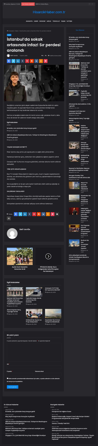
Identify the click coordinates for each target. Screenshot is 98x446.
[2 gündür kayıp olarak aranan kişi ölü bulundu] (34, 291)
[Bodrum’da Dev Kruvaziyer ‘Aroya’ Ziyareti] (74, 243)
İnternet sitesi (39, 371)
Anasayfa (29, 21)
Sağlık (49, 21)
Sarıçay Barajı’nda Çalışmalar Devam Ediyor (85, 146)
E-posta (10, 371)
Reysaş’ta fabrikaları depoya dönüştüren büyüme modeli (79, 169)
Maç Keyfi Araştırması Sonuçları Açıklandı (76, 45)
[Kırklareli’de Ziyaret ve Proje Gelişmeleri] (34, 313)
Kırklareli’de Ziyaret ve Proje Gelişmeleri (34, 321)
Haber (36, 21)
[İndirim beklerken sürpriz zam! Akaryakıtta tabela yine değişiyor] (74, 128)
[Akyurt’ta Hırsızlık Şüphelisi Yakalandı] (74, 185)
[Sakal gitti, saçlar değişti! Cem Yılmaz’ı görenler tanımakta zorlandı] (74, 211)
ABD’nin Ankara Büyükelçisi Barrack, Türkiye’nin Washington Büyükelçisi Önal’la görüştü (61, 4)
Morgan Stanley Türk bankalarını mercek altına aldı (79, 176)
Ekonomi (42, 21)
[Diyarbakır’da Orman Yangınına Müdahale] (53, 313)
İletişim (69, 21)
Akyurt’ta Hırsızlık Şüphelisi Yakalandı (84, 186)
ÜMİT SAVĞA (14, 55)
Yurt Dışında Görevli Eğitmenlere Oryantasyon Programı (85, 229)
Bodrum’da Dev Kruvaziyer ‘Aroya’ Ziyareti (85, 244)
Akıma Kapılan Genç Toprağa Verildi (14, 311)
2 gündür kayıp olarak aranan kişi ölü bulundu (33, 300)
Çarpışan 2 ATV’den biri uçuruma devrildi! (52, 289)
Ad (8, 364)
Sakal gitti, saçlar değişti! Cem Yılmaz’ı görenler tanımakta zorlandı (86, 214)
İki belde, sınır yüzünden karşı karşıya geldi (21, 128)
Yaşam (63, 21)
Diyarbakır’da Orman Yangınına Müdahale (52, 321)
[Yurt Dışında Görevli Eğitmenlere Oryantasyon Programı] (74, 228)
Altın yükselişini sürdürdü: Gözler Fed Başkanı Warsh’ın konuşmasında (79, 257)
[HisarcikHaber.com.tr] (49, 12)
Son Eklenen (80, 30)
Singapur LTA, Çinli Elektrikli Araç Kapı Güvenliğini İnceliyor (79, 85)
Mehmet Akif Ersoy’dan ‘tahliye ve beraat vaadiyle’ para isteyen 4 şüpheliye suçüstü (15, 301)
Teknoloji (56, 21)
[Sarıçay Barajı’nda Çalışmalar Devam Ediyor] (74, 145)
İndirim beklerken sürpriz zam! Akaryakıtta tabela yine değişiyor (85, 131)
